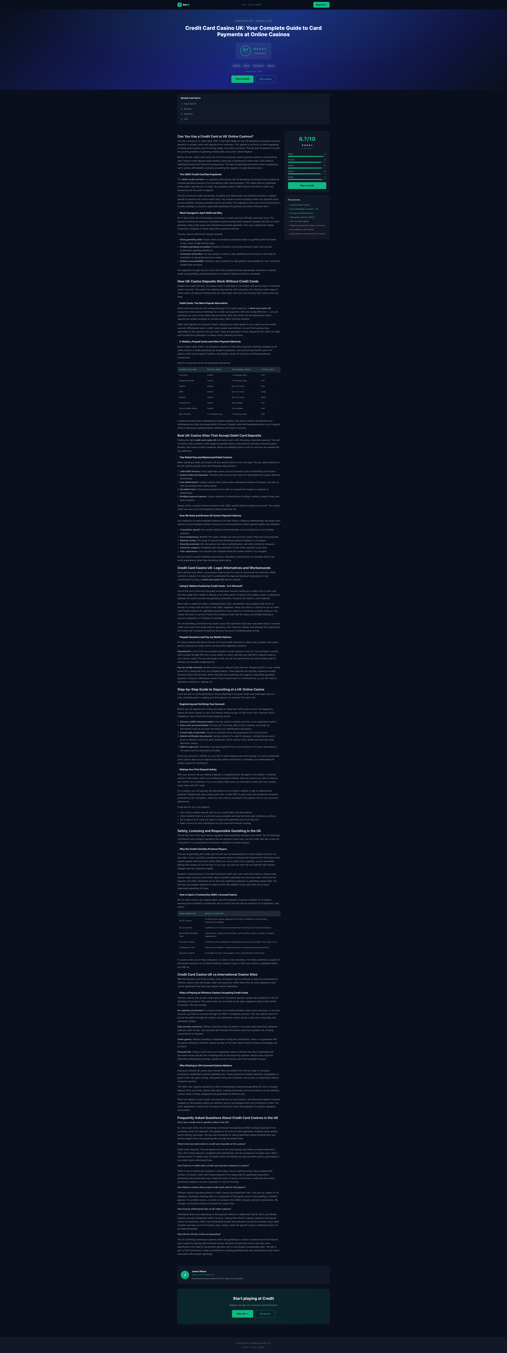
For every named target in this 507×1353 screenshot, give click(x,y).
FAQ (186, 119)
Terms (253, 1347)
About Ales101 (190, 104)
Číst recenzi (265, 79)
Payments (188, 114)
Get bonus (265, 1313)
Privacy (246, 1347)
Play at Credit (242, 79)
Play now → (321, 5)
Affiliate (261, 1347)
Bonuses (188, 109)
